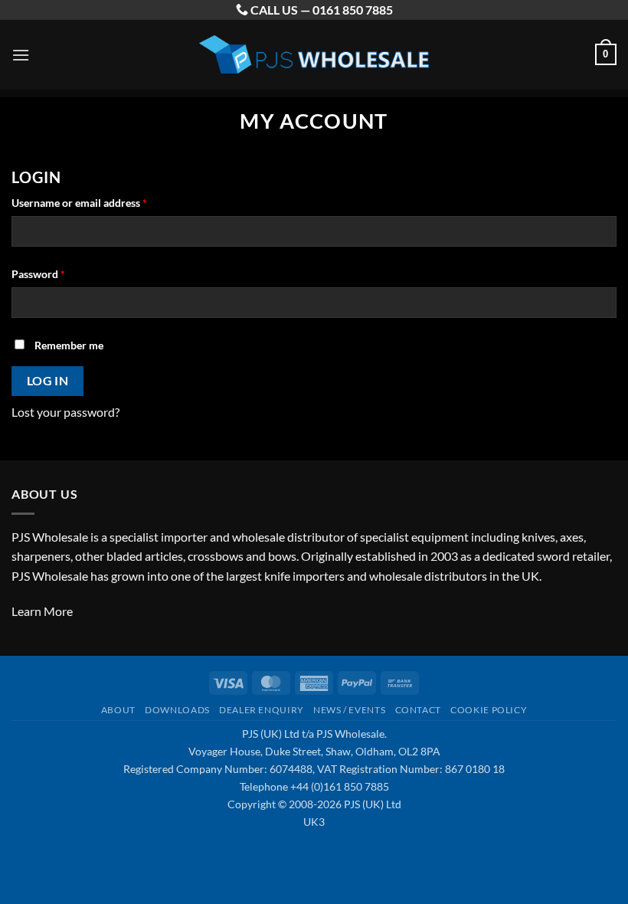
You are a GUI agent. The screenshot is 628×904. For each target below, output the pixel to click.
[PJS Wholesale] (314, 55)
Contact (418, 710)
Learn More (42, 611)
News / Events (349, 710)
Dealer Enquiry (261, 710)
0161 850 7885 (352, 9)
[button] (20, 55)
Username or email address (100, 202)
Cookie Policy (488, 710)
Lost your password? (65, 412)
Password (59, 273)
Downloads (177, 710)
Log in (48, 381)
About (118, 710)
